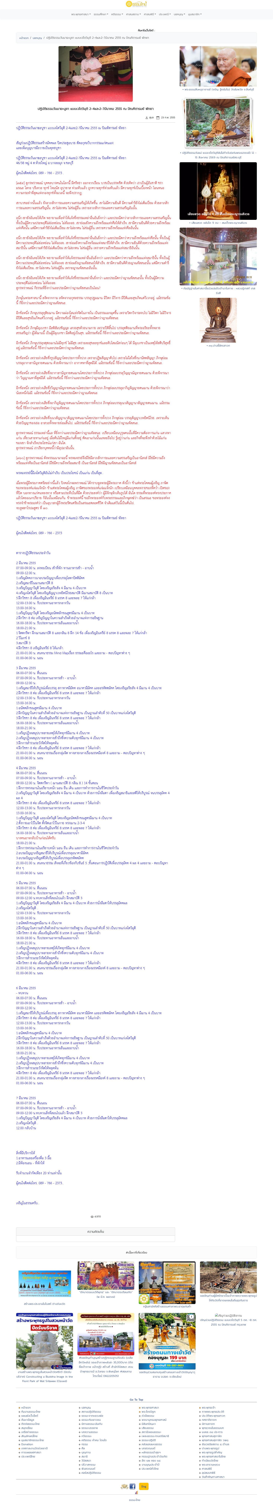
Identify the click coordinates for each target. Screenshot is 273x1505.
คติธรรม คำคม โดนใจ (94, 1440)
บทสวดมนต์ (148, 1448)
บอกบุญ (178, 14)
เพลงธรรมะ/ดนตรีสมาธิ (155, 1436)
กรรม (85, 1444)
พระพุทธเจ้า (208, 1407)
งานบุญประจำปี (150, 1464)
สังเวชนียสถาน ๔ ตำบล (215, 1444)
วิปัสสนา (86, 1460)
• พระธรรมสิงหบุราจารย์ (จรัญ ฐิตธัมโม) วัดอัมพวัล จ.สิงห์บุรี (218, 89)
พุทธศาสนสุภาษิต (212, 1436)
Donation (27, 1444)
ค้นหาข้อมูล (27, 1420)
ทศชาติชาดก (209, 1420)
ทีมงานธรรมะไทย (30, 1412)
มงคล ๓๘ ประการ (212, 1432)
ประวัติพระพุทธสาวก (213, 1416)
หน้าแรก (24, 38)
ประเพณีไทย (28, 1456)
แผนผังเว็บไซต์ (29, 1416)
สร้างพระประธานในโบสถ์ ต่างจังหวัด (44, 1304)
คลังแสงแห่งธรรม (152, 1444)
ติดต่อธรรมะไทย (30, 1424)
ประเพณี (164, 14)
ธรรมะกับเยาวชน (91, 1420)
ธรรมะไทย (134, 1500)
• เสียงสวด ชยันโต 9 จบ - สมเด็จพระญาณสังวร (218, 223)
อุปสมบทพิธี (208, 1473)
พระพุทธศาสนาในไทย (214, 1456)
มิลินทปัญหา (149, 1424)
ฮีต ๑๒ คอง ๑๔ (151, 1460)
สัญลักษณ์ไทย (29, 1436)
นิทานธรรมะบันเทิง (92, 1424)
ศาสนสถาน (132, 14)
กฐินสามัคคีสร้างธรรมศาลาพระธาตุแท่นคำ (167, 1306)
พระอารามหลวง (211, 1464)
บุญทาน (86, 1452)
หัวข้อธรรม (148, 1416)
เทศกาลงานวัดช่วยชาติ (34, 1448)
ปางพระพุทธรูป (210, 1448)
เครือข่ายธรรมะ (30, 1432)
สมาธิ (85, 1456)
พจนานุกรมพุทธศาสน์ (154, 1420)
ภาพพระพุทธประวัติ (213, 1412)
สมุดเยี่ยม (26, 1428)
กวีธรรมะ (87, 1436)
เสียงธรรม (148, 1428)
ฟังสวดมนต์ (88, 1469)
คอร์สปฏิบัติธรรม (91, 1473)
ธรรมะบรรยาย (90, 1428)
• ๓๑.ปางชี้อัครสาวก (218, 345)
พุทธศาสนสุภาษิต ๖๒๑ (215, 1440)
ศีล (83, 1448)
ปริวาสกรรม (88, 1464)
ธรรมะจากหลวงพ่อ (92, 1416)
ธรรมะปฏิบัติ (149, 1440)
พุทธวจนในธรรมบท (213, 1428)
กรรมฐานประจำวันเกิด (154, 1456)
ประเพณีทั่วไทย (150, 1469)
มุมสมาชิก (193, 14)
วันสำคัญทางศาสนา (213, 1477)
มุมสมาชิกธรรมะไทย (32, 1440)
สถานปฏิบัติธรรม (91, 1412)
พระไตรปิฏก (148, 1412)
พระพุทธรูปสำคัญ (212, 1452)
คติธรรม (116, 14)
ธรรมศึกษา (100, 14)
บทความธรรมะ (90, 1432)
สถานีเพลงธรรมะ (151, 1432)
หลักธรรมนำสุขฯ (151, 1452)
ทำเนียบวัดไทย (210, 1460)
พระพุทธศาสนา (80, 14)
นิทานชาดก (208, 1424)
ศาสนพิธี (149, 14)
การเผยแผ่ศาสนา (31, 1452)
